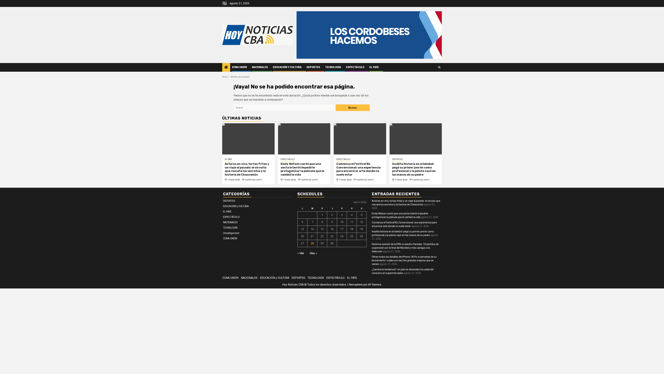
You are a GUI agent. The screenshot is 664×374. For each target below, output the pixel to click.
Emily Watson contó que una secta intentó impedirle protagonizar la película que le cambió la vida (302, 169)
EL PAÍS (374, 67)
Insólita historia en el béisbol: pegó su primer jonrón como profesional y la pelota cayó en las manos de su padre (414, 169)
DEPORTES (313, 67)
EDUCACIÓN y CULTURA (287, 67)
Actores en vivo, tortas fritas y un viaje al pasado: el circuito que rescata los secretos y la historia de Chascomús (247, 169)
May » (313, 253)
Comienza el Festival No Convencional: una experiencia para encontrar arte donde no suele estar (358, 169)
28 (312, 243)
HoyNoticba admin (253, 180)
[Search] (439, 67)
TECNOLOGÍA (333, 67)
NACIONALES (260, 67)
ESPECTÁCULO (355, 67)
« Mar (300, 253)
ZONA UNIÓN (239, 67)
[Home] (226, 67)
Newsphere (356, 284)
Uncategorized (231, 233)
